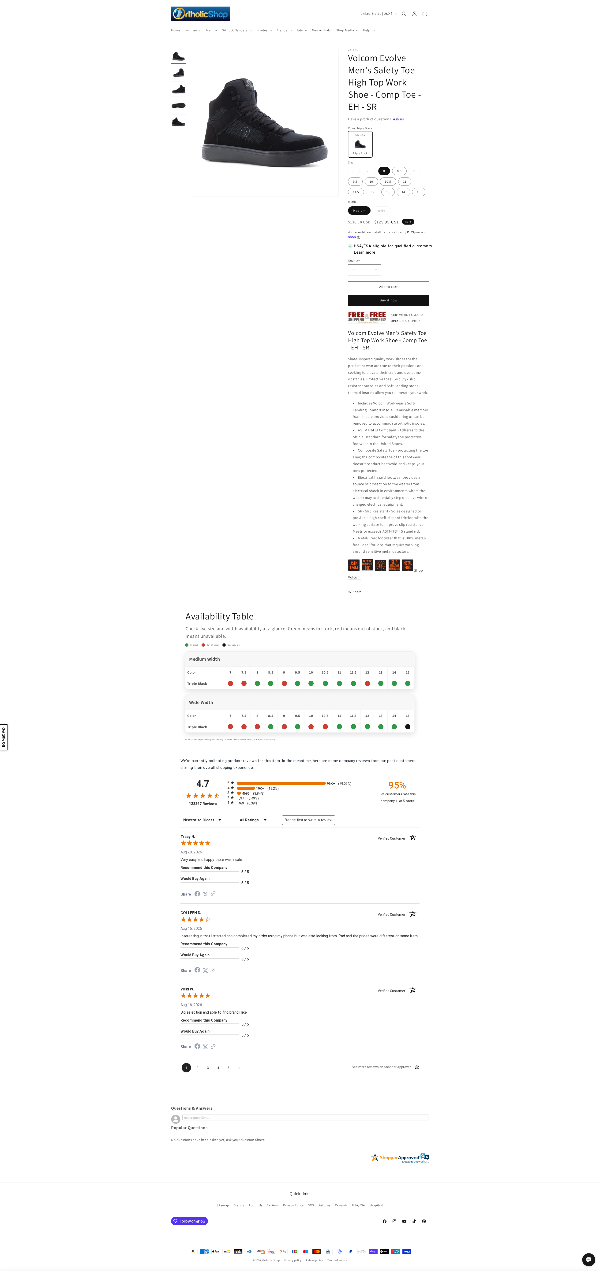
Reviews (273, 1205)
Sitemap (223, 1205)
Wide (384, 211)
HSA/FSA (358, 1205)
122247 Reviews (207, 803)
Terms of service (337, 1260)
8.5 (399, 171)
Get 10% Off (4, 737)
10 (371, 181)
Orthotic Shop (271, 1260)
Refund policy (314, 1260)
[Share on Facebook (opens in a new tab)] (197, 894)
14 (403, 192)
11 (404, 181)
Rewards (341, 1205)
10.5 (388, 181)
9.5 (355, 181)
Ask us (398, 119)
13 (388, 192)
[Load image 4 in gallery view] (178, 105)
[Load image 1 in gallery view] (178, 56)
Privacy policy (293, 1260)
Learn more (365, 252)
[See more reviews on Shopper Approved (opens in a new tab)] (213, 894)
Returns (324, 1205)
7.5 (371, 172)
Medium (359, 210)
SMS (311, 1205)
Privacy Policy (293, 1205)
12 (375, 193)
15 (418, 192)
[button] (193, 30)
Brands (238, 1205)
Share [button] (357, 592)
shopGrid (376, 1205)
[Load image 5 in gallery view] (178, 121)
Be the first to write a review (309, 820)
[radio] (300, 783)
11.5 (356, 192)
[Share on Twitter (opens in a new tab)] (205, 894)
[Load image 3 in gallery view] (178, 89)
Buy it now (389, 300)
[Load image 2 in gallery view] (178, 72)
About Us (255, 1205)
